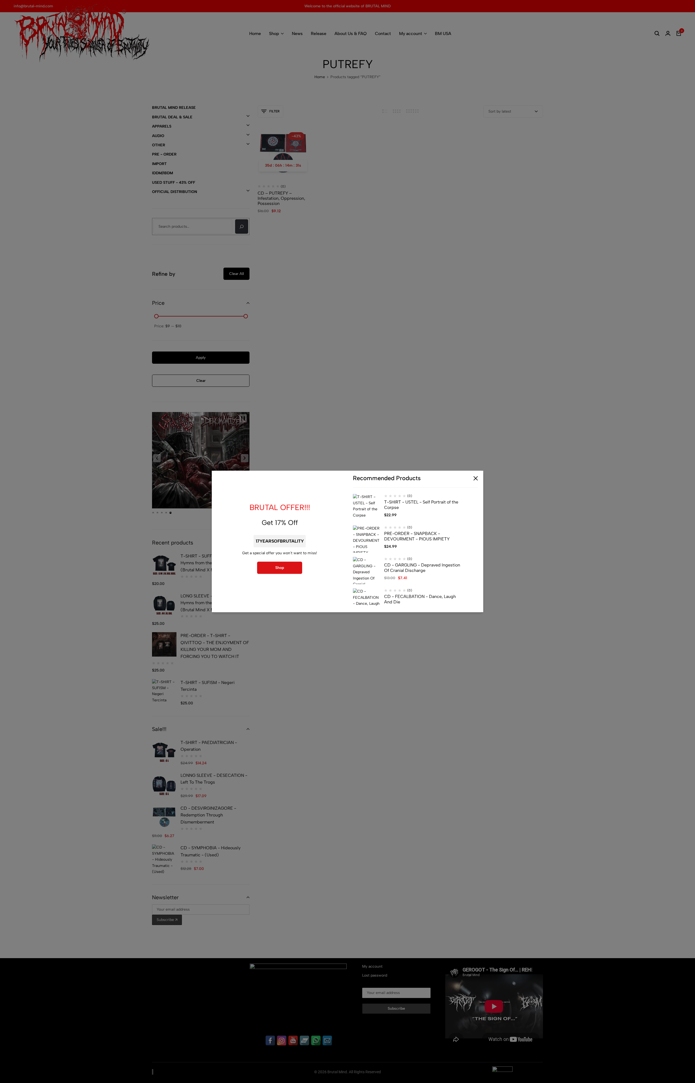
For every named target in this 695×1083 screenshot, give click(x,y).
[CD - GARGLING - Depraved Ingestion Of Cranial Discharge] (366, 570)
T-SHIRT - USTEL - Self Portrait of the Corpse (421, 505)
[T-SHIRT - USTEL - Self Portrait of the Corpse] (366, 507)
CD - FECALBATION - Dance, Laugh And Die (420, 599)
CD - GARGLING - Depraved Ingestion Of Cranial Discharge (422, 568)
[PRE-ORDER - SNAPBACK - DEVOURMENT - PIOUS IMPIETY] (366, 539)
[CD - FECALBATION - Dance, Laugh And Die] (366, 602)
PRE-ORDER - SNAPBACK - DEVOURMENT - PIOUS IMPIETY (417, 536)
